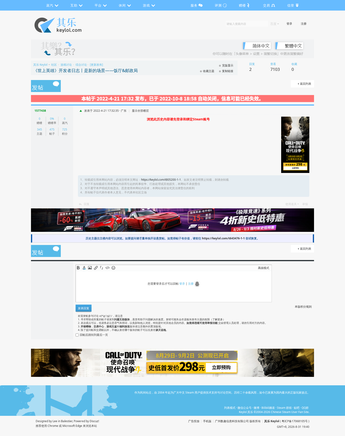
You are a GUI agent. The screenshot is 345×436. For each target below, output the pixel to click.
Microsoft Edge (72, 426)
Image (90, 267)
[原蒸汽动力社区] (67, 25)
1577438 (40, 111)
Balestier (66, 421)
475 (52, 129)
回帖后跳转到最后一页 (94, 335)
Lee (55, 421)
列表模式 (229, 408)
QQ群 (305, 408)
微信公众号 (245, 408)
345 (39, 129)
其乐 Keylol (40, 65)
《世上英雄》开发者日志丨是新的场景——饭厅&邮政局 (85, 70)
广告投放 (193, 421)
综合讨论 (81, 65)
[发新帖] (46, 86)
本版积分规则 (303, 307)
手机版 (207, 421)
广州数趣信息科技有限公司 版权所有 (238, 421)
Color (84, 267)
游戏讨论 (66, 65)
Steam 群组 (284, 408)
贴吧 (296, 408)
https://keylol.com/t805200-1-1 (161, 180)
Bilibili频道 (268, 408)
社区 (54, 65)
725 (64, 129)
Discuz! (94, 421)
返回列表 (305, 84)
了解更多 (217, 319)
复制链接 (227, 71)
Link (95, 267)
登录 (289, 24)
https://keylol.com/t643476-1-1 (223, 238)
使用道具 (291, 204)
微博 (256, 408)
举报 (305, 204)
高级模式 (263, 268)
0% (52, 119)
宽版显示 (227, 65)
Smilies (113, 267)
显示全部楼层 (140, 111)
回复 (86, 204)
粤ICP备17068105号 (295, 421)
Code (107, 267)
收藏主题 (208, 71)
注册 (304, 24)
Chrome (53, 426)
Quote (101, 267)
